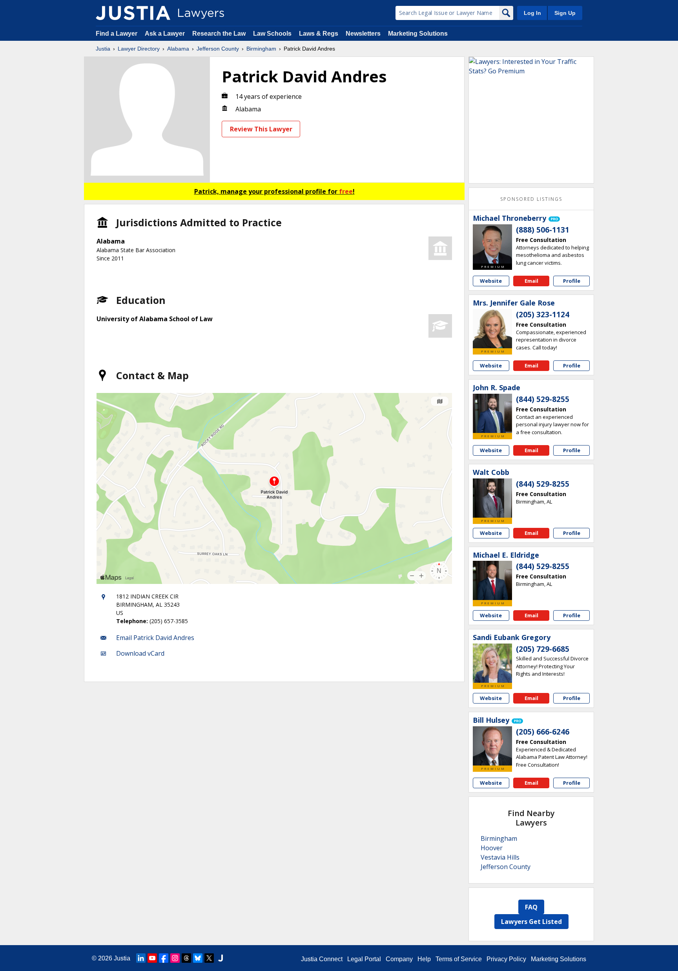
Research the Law (219, 33)
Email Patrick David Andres (155, 637)
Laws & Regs (318, 33)
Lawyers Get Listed (531, 921)
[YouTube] (152, 958)
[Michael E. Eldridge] (492, 580)
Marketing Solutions (418, 33)
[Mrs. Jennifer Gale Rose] (492, 328)
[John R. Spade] (492, 413)
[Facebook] (163, 958)
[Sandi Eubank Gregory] (492, 663)
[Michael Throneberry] (492, 244)
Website (491, 280)
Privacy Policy (506, 959)
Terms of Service (459, 959)
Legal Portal (364, 959)
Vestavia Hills (500, 857)
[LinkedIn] (141, 958)
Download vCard (140, 653)
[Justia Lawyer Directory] (133, 13)
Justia (103, 48)
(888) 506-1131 (542, 230)
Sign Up (565, 13)
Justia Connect (322, 959)
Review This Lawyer (261, 129)
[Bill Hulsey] (492, 746)
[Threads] (186, 958)
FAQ (531, 907)
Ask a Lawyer (165, 33)
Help (424, 959)
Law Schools (272, 33)
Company (399, 959)
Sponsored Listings (531, 199)
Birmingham (261, 48)
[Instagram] (175, 958)
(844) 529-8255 (542, 399)
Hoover (492, 848)
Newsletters (363, 33)
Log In (532, 13)
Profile (571, 280)
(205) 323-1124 (542, 314)
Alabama (178, 48)
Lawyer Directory (139, 48)
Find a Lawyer (116, 33)
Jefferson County (218, 48)
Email (531, 280)
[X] (209, 958)
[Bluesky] (197, 958)
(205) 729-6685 (542, 649)
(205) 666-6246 (542, 732)
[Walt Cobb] (492, 498)
